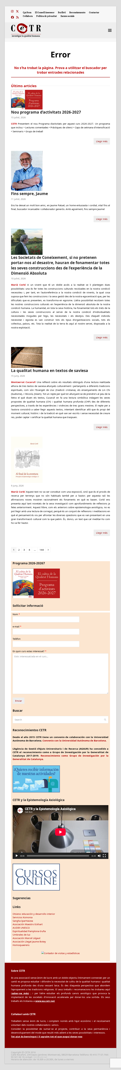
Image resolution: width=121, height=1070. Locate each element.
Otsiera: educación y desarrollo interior (34, 913)
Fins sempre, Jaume (29, 193)
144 (42, 549)
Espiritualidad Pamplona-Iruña (29, 931)
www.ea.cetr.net (45, 1001)
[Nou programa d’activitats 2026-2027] (27, 99)
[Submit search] (105, 719)
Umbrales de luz (21, 934)
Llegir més (101, 141)
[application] (60, 832)
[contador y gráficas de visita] (60, 953)
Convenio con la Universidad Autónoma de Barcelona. (75, 740)
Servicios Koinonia (22, 917)
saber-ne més (20, 993)
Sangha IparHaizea (23, 920)
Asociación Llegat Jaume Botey (29, 941)
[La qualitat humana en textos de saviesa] (27, 357)
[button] (110, 30)
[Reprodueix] (16, 855)
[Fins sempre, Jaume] (27, 170)
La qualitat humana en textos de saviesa (49, 370)
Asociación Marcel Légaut (26, 938)
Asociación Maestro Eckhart (28, 924)
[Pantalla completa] (104, 855)
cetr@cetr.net (40, 1057)
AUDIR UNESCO (21, 927)
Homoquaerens (21, 945)
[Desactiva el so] (99, 855)
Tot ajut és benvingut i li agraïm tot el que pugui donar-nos (46, 1036)
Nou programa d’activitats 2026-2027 (46, 112)
